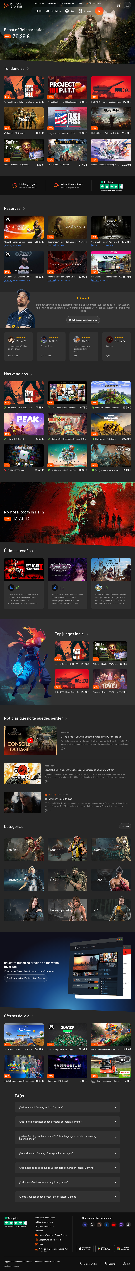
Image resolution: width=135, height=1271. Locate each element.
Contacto (39, 1230)
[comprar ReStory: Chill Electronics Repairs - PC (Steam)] (67, 424)
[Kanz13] (55, 587)
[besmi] (11, 339)
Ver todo (125, 826)
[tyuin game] (11, 587)
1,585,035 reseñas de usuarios (83, 320)
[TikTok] (128, 1224)
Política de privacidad (44, 1222)
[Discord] (85, 1224)
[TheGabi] (109, 339)
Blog (80, 3)
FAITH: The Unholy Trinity (55, 341)
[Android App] (103, 1248)
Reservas (52, 3)
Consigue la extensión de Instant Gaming (26, 978)
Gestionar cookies (11, 1266)
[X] (92, 1224)
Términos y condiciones (45, 1217)
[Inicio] (13, 5)
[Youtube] (114, 1224)
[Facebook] (106, 1224)
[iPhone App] (85, 1248)
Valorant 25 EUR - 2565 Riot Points (21, 341)
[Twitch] (121, 1224)
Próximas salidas (67, 3)
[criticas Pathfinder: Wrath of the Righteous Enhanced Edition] (67, 569)
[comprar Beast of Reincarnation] (67, 39)
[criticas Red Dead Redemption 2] (24, 569)
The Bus (85, 341)
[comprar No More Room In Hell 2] (67, 514)
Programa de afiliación (44, 1226)
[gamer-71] (76, 339)
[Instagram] (99, 1224)
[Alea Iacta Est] (98, 587)
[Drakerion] (44, 339)
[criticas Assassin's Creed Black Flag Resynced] (111, 569)
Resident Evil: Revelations (120, 341)
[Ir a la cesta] (118, 5)
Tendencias (39, 3)
